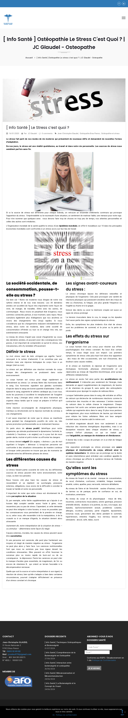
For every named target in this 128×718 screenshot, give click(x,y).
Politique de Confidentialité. (104, 660)
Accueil (29, 58)
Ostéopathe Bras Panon (90, 133)
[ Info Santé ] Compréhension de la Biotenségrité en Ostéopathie (60, 654)
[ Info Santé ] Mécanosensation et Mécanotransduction (60, 674)
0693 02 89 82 (14, 651)
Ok (53, 715)
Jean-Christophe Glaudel (68, 133)
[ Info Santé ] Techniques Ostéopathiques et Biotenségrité (63, 643)
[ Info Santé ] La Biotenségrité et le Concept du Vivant (60, 684)
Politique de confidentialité (66, 715)
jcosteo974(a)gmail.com (19, 654)
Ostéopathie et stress (110, 133)
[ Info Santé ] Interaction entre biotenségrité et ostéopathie (58, 664)
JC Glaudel (32, 133)
